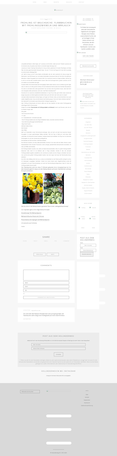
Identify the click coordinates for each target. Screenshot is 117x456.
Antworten (27, 319)
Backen (88, 130)
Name (81, 242)
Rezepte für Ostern (88, 179)
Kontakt (87, 397)
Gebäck (88, 149)
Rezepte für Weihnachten (88, 182)
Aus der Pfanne (88, 127)
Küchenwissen (88, 166)
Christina (26, 310)
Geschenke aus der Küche (88, 152)
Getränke (88, 155)
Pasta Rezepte (88, 171)
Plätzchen (88, 177)
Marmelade (88, 168)
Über (87, 394)
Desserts (88, 133)
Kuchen (88, 163)
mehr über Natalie (88, 56)
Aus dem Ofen (88, 124)
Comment (66, 240)
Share (25, 240)
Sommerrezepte (88, 185)
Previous (39, 254)
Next (52, 254)
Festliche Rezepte (88, 141)
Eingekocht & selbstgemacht (88, 135)
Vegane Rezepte (88, 190)
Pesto (88, 174)
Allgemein (88, 122)
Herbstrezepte (88, 160)
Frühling (83, 216)
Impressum (87, 402)
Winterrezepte (88, 193)
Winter (93, 227)
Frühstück (88, 146)
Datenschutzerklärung (87, 405)
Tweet (36, 240)
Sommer (93, 216)
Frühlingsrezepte (46, 19)
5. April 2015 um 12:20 (35, 310)
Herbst (82, 227)
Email (46, 240)
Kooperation (87, 400)
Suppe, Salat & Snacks (88, 188)
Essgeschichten (88, 138)
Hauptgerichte (88, 157)
